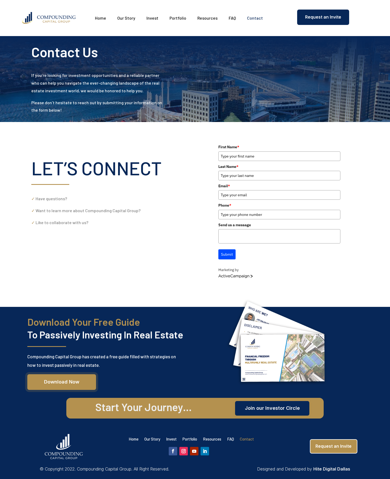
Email (224, 186)
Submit (227, 254)
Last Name (228, 166)
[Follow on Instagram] (183, 451)
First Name (228, 147)
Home (100, 17)
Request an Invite (323, 17)
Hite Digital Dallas (331, 469)
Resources (207, 17)
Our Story (126, 17)
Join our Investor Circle (272, 408)
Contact (255, 17)
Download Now (61, 382)
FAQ (232, 17)
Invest (152, 17)
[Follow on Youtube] (194, 451)
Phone (224, 205)
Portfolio (178, 17)
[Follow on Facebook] (173, 451)
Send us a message (234, 225)
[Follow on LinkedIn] (205, 451)
